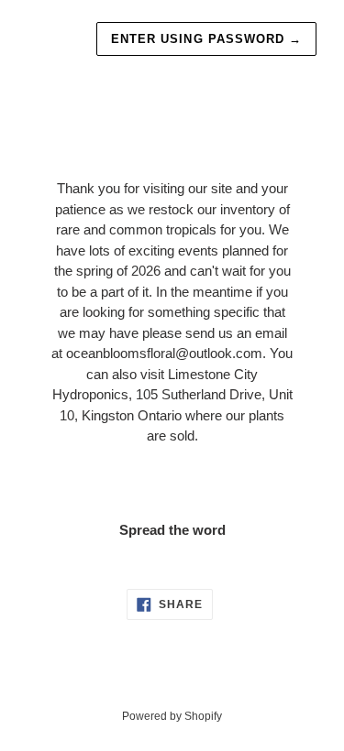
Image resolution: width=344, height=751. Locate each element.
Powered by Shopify (172, 716)
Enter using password (206, 39)
